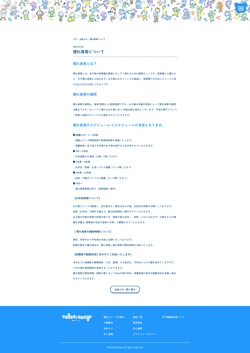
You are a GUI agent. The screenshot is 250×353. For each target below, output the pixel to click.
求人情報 (108, 334)
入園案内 (108, 322)
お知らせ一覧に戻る (125, 289)
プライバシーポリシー (144, 334)
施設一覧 (137, 317)
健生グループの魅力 (114, 317)
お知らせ (108, 328)
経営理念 (137, 322)
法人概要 (137, 328)
